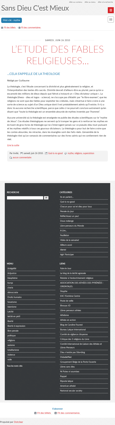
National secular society (71, 391)
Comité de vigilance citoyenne (74, 334)
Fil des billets (10, 28)
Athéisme (64, 315)
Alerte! (63, 250)
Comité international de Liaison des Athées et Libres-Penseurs (81, 346)
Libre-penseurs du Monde (72, 226)
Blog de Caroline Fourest (71, 325)
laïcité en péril (13, 316)
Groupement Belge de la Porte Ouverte (78, 362)
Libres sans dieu (67, 367)
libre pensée (12, 331)
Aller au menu (90, 2)
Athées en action (68, 320)
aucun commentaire (22, 158)
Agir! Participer (67, 255)
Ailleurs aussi (66, 245)
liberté (10, 321)
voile (9, 360)
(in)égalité (11, 269)
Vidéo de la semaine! (69, 240)
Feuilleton (64, 235)
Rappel (63, 376)
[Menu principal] (111, 10)
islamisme (11, 307)
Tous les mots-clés (14, 366)
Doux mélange (67, 221)
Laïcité (10, 312)
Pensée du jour (67, 211)
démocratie (12, 293)
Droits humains (14, 297)
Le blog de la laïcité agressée (73, 273)
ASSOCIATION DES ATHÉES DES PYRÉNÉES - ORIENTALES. (82, 285)
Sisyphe (63, 291)
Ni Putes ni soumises (69, 372)
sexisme (11, 345)
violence (11, 355)
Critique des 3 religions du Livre (74, 339)
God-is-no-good (55, 153)
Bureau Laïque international (73, 330)
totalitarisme (13, 350)
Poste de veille (66, 301)
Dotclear (18, 422)
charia (10, 288)
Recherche (13, 192)
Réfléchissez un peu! (69, 216)
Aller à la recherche (105, 2)
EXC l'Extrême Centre (70, 296)
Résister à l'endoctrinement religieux (76, 278)
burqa (10, 283)
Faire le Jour (65, 269)
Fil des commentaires (31, 28)
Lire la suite (13, 145)
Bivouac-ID (65, 306)
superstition (88, 153)
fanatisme (12, 302)
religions (78, 153)
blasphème (12, 278)
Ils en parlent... (66, 197)
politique (11, 336)
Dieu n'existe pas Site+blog (72, 352)
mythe (71, 153)
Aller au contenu (75, 2)
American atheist (68, 386)
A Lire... (63, 231)
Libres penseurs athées (70, 310)
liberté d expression (16, 326)
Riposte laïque (66, 381)
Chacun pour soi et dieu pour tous (76, 207)
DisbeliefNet (66, 357)
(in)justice (11, 273)
